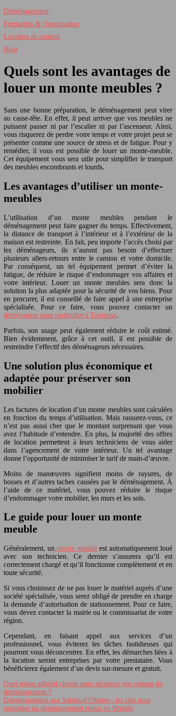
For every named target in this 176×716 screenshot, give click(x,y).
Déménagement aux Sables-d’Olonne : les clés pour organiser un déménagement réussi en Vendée (77, 704)
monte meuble (76, 548)
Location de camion (32, 36)
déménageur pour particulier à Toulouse (60, 315)
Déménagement (26, 11)
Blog (11, 49)
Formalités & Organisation (41, 24)
